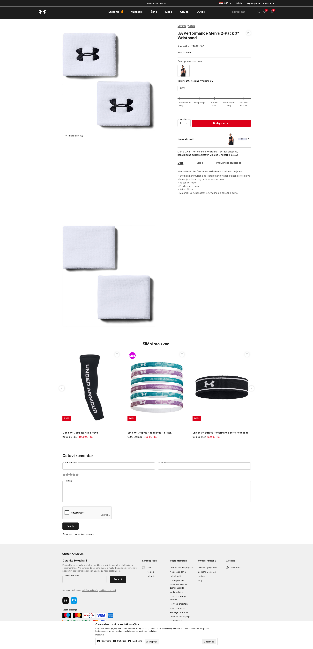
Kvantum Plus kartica (156, 3)
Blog (200, 580)
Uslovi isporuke (177, 608)
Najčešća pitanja (178, 572)
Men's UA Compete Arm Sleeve (80, 432)
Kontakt (150, 572)
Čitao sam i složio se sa (89, 590)
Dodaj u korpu (221, 123)
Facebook (236, 567)
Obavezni (106, 641)
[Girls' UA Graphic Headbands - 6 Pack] (156, 387)
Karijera (201, 576)
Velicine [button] (195, 81)
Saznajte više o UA (207, 572)
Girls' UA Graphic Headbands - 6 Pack (149, 432)
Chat (149, 567)
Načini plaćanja (177, 580)
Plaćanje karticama (179, 612)
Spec (200, 162)
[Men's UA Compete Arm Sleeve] (91, 387)
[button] (248, 40)
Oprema (182, 25)
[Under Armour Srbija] (42, 12)
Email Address (72, 575)
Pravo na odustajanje (180, 616)
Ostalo (191, 25)
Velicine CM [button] (207, 81)
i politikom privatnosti (107, 590)
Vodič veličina (176, 592)
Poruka (68, 481)
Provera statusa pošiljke (181, 567)
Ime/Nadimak (71, 462)
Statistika (121, 641)
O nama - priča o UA (207, 567)
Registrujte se (253, 3)
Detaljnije (99, 635)
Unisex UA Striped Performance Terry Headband (220, 432)
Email (163, 462)
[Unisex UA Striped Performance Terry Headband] (222, 387)
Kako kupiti (175, 576)
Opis (180, 162)
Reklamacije (176, 621)
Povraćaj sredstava (179, 604)
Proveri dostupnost (228, 162)
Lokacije (151, 576)
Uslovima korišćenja (90, 590)
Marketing (137, 641)
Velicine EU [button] (183, 81)
